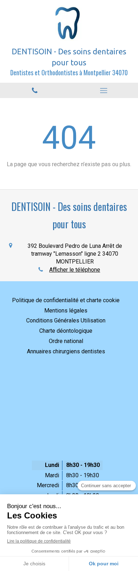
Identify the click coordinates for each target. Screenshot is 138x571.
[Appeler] (34, 90)
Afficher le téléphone (74, 269)
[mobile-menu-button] (103, 90)
